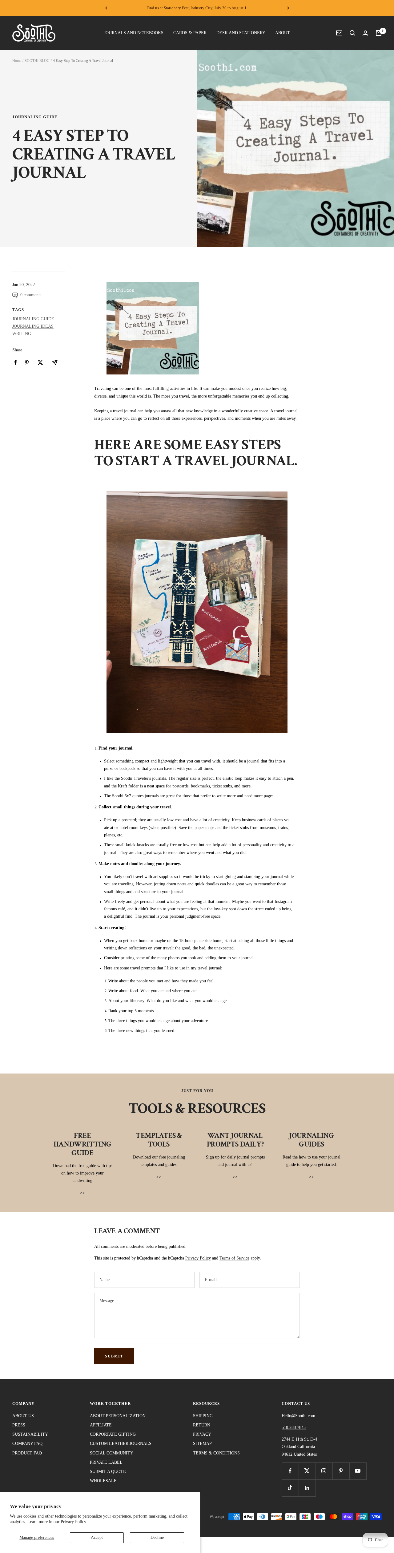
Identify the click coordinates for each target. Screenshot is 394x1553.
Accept (97, 1537)
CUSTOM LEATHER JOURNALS (120, 1443)
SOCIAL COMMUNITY (111, 1453)
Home (16, 61)
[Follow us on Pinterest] (340, 1470)
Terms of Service (234, 1258)
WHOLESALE (103, 1480)
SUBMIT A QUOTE (108, 1471)
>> (82, 1193)
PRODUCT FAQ (27, 1453)
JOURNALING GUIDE (35, 117)
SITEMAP (202, 1443)
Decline (157, 1537)
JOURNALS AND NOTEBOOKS (133, 32)
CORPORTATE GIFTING (113, 1434)
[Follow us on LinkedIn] (307, 1487)
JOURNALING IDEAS (33, 326)
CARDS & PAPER (190, 32)
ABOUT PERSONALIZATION (118, 1415)
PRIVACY (202, 1434)
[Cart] (379, 33)
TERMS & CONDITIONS (216, 1453)
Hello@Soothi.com (298, 1415)
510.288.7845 (294, 1427)
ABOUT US (23, 1415)
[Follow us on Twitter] (307, 1470)
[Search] (352, 33)
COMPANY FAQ (27, 1443)
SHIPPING (203, 1415)
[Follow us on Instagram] (324, 1470)
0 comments (30, 295)
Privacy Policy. (74, 1521)
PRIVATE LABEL (106, 1462)
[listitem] (15, 362)
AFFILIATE (101, 1425)
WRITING (21, 333)
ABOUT (282, 32)
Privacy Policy (198, 1258)
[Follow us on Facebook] (290, 1470)
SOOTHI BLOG (37, 61)
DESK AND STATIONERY (240, 32)
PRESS (18, 1425)
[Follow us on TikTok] (290, 1487)
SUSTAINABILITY (30, 1434)
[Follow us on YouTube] (357, 1470)
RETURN (201, 1425)
